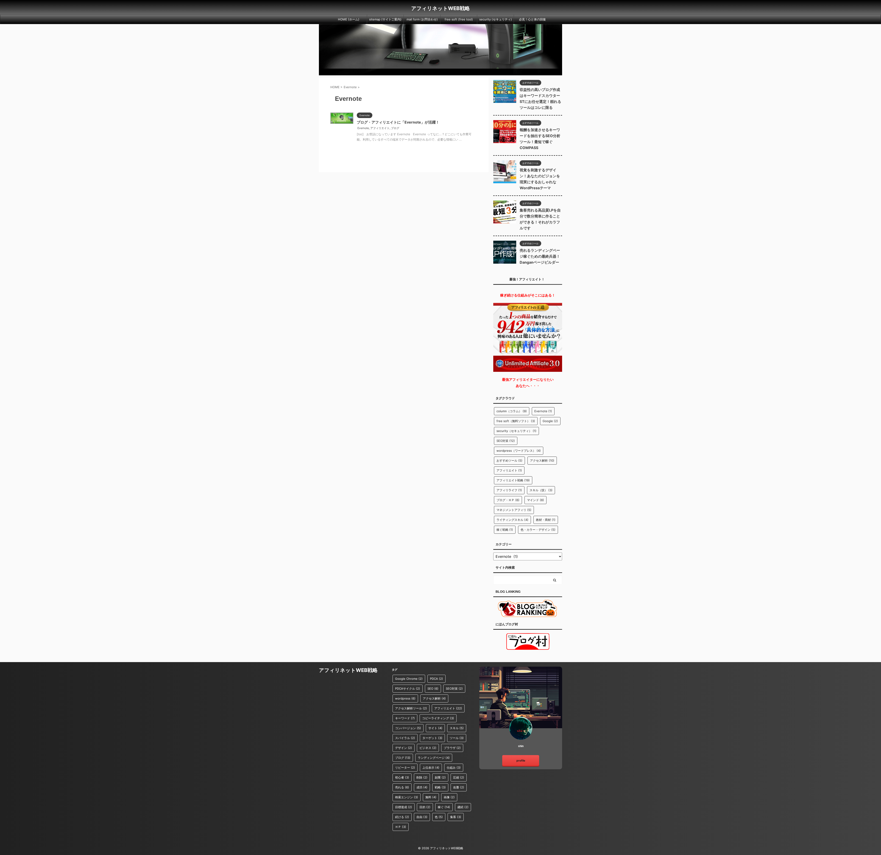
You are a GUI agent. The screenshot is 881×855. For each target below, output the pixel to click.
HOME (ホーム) (348, 19)
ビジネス (427, 748)
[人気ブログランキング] (528, 614)
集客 (455, 817)
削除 (421, 777)
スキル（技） (541, 490)
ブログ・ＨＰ (507, 500)
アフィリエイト (380, 128)
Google (550, 421)
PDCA (436, 678)
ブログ (395, 128)
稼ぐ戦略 (504, 529)
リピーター (405, 767)
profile (520, 760)
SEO (432, 688)
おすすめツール (509, 460)
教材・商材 (545, 520)
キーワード (405, 718)
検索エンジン (406, 797)
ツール (457, 738)
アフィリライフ (509, 490)
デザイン (403, 748)
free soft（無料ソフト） (515, 421)
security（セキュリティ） (516, 431)
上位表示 (430, 767)
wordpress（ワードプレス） (518, 450)
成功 (421, 787)
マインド (535, 500)
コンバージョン (408, 728)
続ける (402, 817)
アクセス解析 (542, 460)
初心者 (402, 777)
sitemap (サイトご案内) (385, 19)
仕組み (454, 767)
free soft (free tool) (459, 19)
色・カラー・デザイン (538, 529)
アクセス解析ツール (411, 708)
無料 (430, 797)
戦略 (440, 787)
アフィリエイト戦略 (513, 480)
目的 (424, 807)
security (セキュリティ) (495, 19)
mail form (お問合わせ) (422, 19)
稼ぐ (444, 807)
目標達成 (403, 807)
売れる (402, 787)
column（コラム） (511, 411)
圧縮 (458, 777)
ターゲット (432, 738)
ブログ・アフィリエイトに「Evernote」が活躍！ (398, 122)
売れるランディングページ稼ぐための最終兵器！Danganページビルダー (540, 256)
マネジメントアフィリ (513, 510)
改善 (458, 787)
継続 (462, 807)
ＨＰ (400, 827)
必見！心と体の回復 (532, 19)
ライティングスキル (512, 520)
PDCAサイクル (407, 688)
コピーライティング (438, 718)
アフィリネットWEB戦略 (440, 8)
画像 (449, 797)
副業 (440, 777)
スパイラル (405, 738)
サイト (435, 728)
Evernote (363, 128)
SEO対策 (505, 441)
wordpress (405, 698)
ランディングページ (434, 757)
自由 (421, 817)
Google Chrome (409, 678)
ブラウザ (452, 748)
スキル (457, 728)
